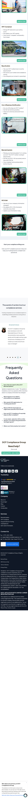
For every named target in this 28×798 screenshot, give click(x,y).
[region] (14, 789)
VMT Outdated (7, 27)
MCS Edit (5, 200)
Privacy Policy (4, 567)
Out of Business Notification (11, 105)
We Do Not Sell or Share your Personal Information (13, 795)
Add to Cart (22, 21)
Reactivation (6, 66)
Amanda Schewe (14, 325)
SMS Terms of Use (5, 562)
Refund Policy (4, 559)
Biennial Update (7, 150)
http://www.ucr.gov (10, 608)
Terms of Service (5, 564)
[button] (7, 357)
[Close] (26, 782)
